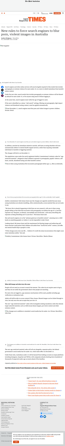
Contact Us (3, 433)
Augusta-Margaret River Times (7, 407)
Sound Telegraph (25, 410)
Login (50, 13)
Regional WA (9, 27)
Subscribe (57, 13)
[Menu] (2, 13)
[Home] (4, 13)
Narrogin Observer (5, 427)
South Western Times (26, 409)
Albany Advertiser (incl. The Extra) (8, 405)
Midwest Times (4, 425)
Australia (34, 27)
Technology (23, 27)
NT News (40, 27)
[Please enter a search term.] (38, 13)
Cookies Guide (50, 436)
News (51, 27)
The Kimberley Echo (5, 422)
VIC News (46, 27)
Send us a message (47, 413)
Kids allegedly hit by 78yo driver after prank (41, 388)
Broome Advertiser (5, 409)
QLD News (16, 27)
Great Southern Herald (5, 417)
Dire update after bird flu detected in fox (40, 393)
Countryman (3, 413)
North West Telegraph (26, 405)
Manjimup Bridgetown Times (7, 423)
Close (16, 442)
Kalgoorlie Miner (4, 420)
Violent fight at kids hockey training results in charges (44, 390)
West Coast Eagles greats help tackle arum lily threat (43, 395)
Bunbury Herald (4, 410)
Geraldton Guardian (5, 415)
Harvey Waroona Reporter (6, 418)
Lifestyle (3, 27)
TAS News (56, 27)
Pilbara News (24, 407)
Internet (29, 27)
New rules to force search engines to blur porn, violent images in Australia (36, 363)
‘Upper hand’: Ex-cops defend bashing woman (42, 381)
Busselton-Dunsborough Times (7, 412)
